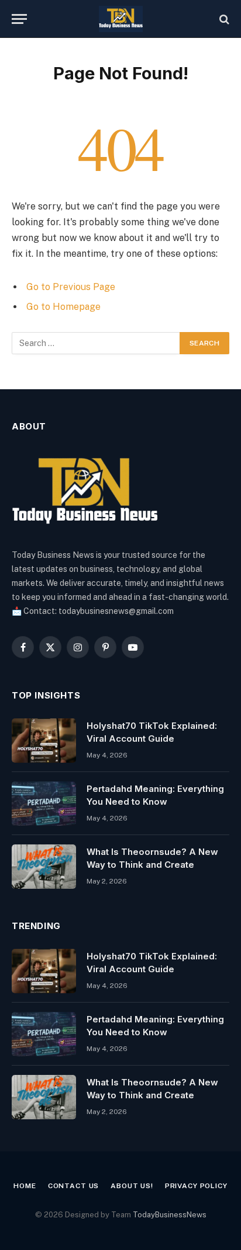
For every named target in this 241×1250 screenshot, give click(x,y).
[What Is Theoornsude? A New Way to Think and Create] (44, 866)
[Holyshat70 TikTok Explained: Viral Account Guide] (44, 740)
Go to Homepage (63, 306)
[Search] (223, 19)
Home (24, 1186)
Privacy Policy (196, 1186)
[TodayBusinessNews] (121, 19)
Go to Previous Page (70, 286)
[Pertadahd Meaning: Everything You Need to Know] (44, 803)
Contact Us (73, 1186)
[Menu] (19, 19)
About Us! (132, 1186)
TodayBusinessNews (169, 1214)
